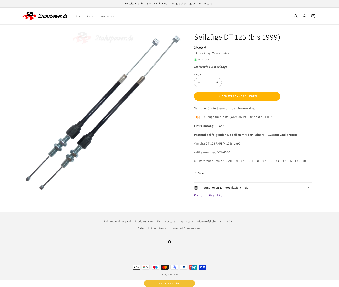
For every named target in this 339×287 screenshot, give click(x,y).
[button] (296, 16)
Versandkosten (220, 53)
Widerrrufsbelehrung (210, 221)
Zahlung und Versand (117, 221)
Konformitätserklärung (210, 195)
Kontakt (170, 221)
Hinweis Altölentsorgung (185, 228)
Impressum (186, 221)
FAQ (158, 221)
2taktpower (173, 274)
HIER (268, 117)
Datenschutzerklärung (152, 228)
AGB (229, 221)
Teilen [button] (202, 173)
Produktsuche (144, 221)
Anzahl (197, 74)
